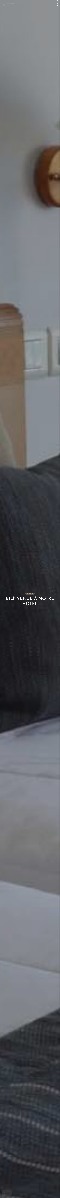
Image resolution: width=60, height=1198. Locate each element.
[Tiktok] (58, 8)
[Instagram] (58, 3)
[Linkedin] (58, 5)
